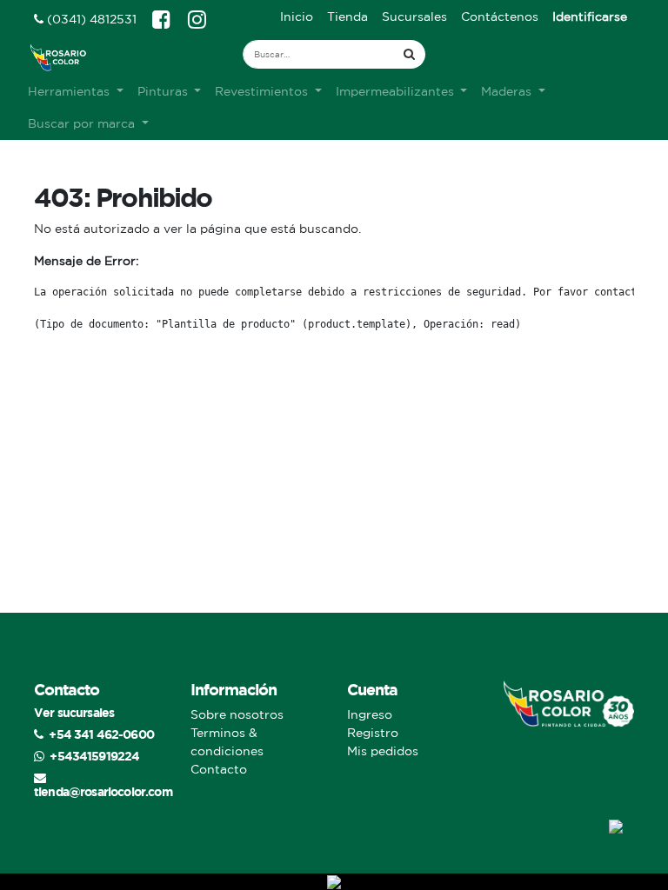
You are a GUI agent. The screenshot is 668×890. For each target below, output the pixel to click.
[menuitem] (296, 17)
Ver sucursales (74, 712)
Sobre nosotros (237, 714)
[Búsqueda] (409, 54)
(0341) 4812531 (90, 19)
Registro (372, 733)
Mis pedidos (382, 751)
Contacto (218, 769)
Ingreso (369, 714)
